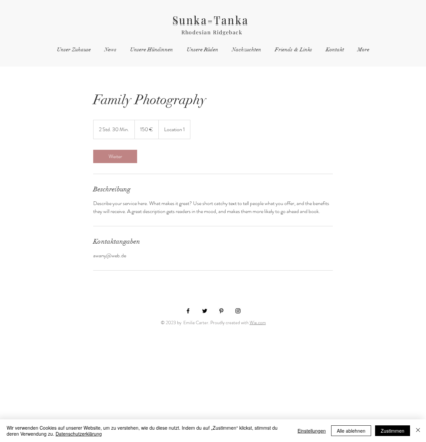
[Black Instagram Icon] (238, 311)
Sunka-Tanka (212, 19)
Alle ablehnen (351, 430)
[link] (115, 156)
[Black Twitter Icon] (204, 311)
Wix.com (258, 322)
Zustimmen (392, 430)
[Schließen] (418, 431)
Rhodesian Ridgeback (211, 32)
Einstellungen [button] (312, 430)
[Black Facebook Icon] (188, 311)
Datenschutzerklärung (79, 433)
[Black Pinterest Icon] (221, 311)
